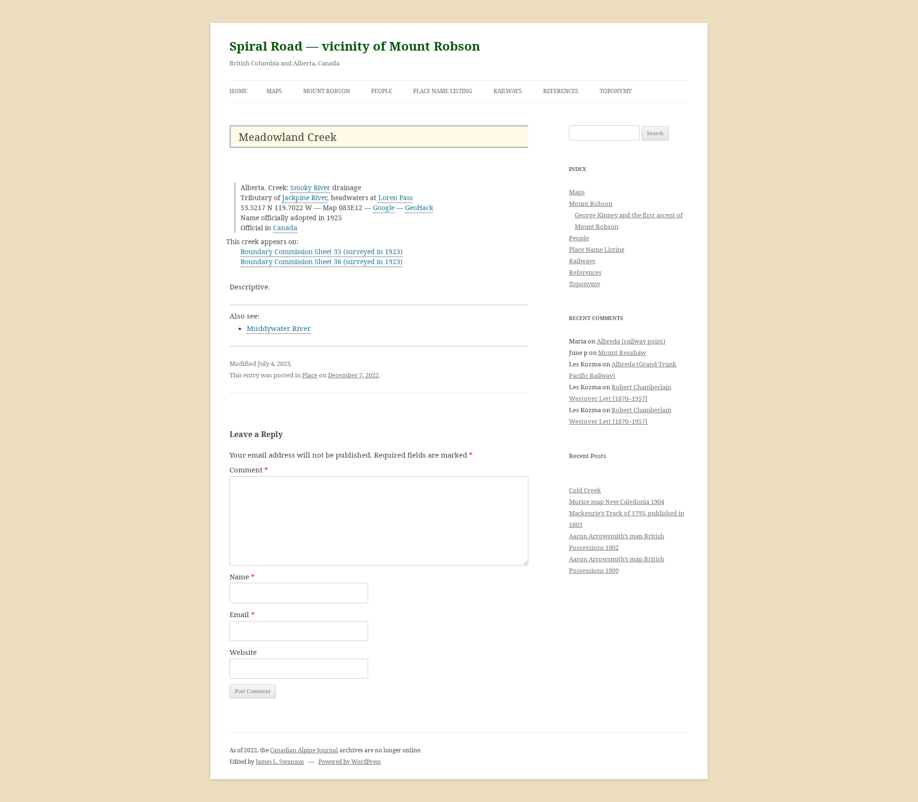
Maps (274, 91)
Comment (249, 469)
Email (242, 614)
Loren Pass (395, 197)
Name (242, 576)
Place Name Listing (442, 91)
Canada (285, 227)
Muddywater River (279, 328)
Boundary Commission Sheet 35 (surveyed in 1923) (321, 251)
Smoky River (310, 187)
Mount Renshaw (622, 352)
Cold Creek (585, 490)
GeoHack (419, 207)
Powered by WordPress (349, 762)
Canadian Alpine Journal (304, 750)
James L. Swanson (280, 762)
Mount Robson (326, 91)
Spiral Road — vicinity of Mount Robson (355, 45)
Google (383, 207)
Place (309, 375)
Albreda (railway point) (631, 341)
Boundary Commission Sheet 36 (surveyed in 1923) (321, 261)
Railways (507, 91)
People (381, 91)
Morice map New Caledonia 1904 (616, 501)
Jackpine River (304, 197)
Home (238, 91)
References (561, 91)
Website (243, 652)
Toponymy (616, 91)
